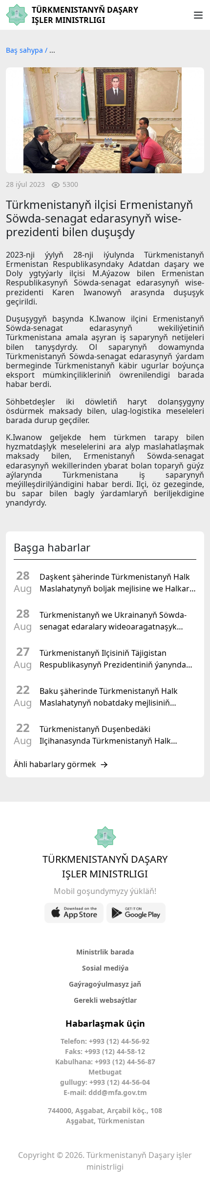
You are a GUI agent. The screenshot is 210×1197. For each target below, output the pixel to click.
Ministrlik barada (105, 951)
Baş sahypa (25, 50)
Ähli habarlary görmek (55, 765)
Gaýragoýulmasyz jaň (105, 984)
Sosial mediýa (105, 968)
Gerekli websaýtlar (105, 1000)
